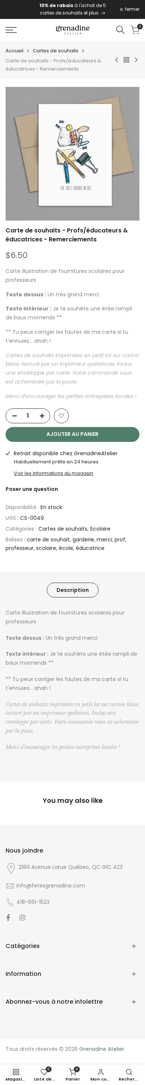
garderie (83, 539)
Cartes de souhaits (55, 50)
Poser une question (32, 489)
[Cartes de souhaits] (103, 13)
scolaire (46, 548)
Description (73, 590)
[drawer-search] (120, 30)
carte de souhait (48, 539)
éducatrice (90, 548)
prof (120, 539)
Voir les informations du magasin (53, 473)
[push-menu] (11, 30)
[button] (61, 415)
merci (104, 539)
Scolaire (100, 528)
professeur (19, 548)
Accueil (14, 50)
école (66, 548)
